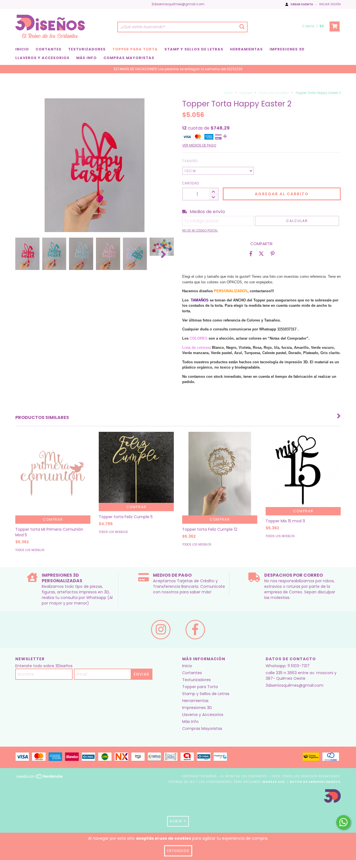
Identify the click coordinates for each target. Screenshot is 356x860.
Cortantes (48, 49)
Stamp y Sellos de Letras (193, 49)
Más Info (86, 57)
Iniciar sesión (330, 4)
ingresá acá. (274, 782)
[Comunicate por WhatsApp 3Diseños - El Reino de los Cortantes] (343, 822)
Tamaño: (190, 161)
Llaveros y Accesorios (42, 57)
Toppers (245, 92)
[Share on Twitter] (261, 253)
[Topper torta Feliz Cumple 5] (136, 467)
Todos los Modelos (273, 92)
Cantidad (190, 183)
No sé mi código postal (200, 230)
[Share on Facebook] (251, 253)
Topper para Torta (135, 49)
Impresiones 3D (287, 49)
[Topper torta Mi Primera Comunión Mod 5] (52, 480)
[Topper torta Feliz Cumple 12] (219, 482)
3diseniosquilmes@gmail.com (178, 4)
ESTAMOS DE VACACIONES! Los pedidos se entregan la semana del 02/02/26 (178, 69)
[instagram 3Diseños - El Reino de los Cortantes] (160, 629)
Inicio (22, 49)
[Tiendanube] (39, 778)
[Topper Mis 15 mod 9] (303, 469)
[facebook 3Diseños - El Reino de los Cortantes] (195, 629)
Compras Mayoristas (128, 57)
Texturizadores (87, 49)
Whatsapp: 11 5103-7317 (288, 666)
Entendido (178, 850)
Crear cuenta (301, 4)
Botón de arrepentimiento (315, 782)
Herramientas (246, 49)
